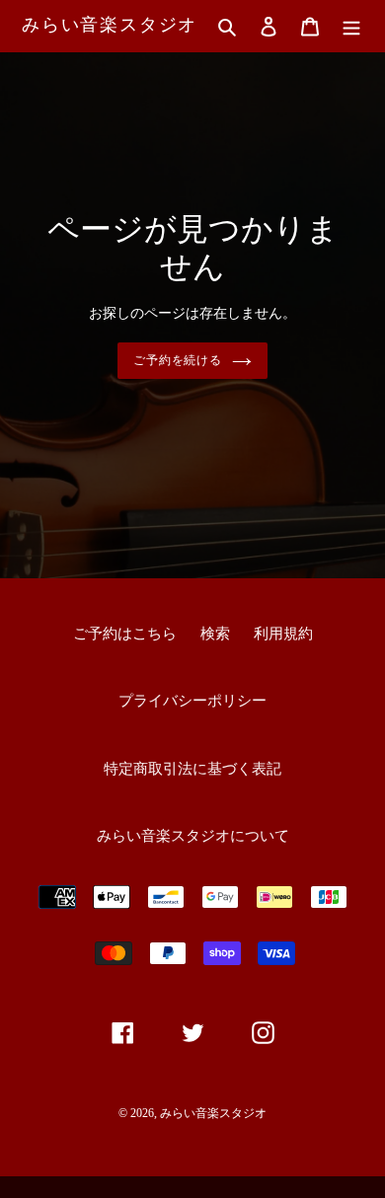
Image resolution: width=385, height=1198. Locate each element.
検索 (215, 633)
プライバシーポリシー (192, 701)
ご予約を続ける (178, 360)
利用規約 (283, 633)
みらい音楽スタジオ (109, 25)
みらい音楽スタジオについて (193, 836)
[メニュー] (351, 26)
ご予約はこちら (125, 633)
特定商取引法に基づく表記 (192, 769)
